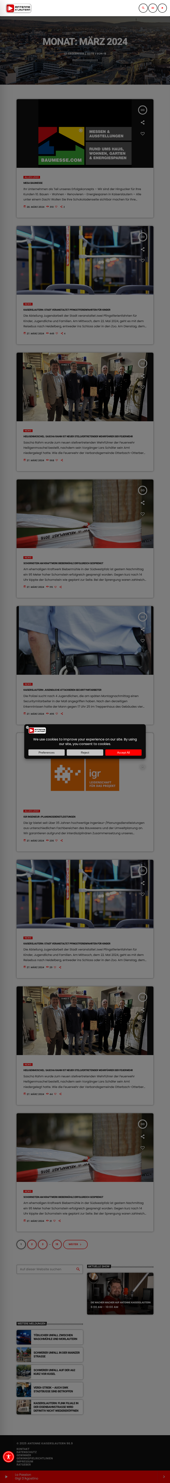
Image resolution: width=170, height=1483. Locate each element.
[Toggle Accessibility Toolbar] (8, 1456)
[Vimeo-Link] (18, 8)
